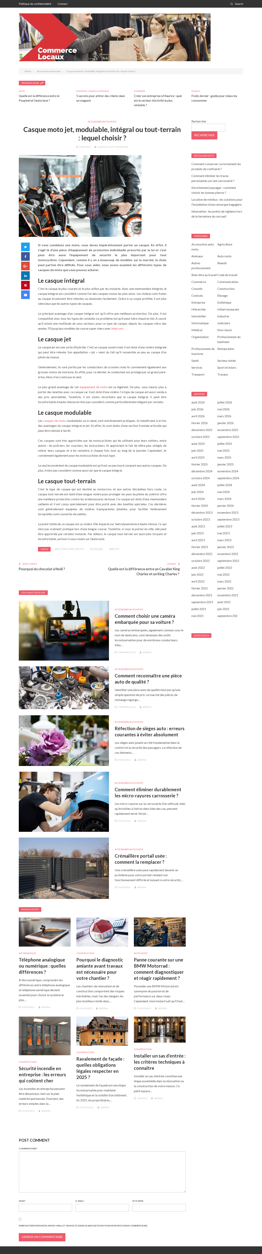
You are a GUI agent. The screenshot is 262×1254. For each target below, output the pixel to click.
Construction (85, 953)
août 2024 (198, 485)
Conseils (92, 91)
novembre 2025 (227, 430)
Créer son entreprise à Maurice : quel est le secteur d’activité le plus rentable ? (158, 100)
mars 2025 (224, 457)
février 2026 (199, 423)
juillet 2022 (224, 567)
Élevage (222, 295)
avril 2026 (198, 416)
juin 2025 (197, 450)
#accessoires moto (69, 549)
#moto (114, 549)
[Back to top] (251, 1243)
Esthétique (224, 302)
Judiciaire (223, 323)
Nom (22, 1200)
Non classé (224, 330)
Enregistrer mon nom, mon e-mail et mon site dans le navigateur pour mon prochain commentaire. (83, 1225)
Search (239, 3)
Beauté (222, 263)
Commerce (81, 91)
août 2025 (198, 443)
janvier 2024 (225, 505)
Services (196, 367)
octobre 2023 (200, 519)
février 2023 (199, 547)
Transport (198, 374)
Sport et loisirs (226, 367)
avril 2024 (198, 498)
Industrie (223, 316)
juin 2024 (197, 492)
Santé (22, 91)
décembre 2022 (201, 554)
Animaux (197, 256)
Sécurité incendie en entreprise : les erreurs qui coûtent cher (42, 1074)
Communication (227, 282)
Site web (137, 1200)
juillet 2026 (224, 402)
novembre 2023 (227, 512)
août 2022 (198, 567)
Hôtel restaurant (228, 309)
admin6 (147, 652)
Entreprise (103, 91)
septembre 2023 (228, 519)
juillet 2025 (224, 443)
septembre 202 (227, 616)
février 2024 (199, 505)
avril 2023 (198, 540)
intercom (117, 328)
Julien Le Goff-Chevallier (112, 146)
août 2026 (198, 402)
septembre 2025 (228, 436)
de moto (60, 420)
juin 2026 (197, 409)
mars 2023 (224, 540)
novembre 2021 (227, 595)
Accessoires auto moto (102, 121)
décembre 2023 (201, 512)
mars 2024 (224, 498)
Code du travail (227, 275)
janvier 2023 (225, 547)
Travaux (222, 374)
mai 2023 (223, 533)
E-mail (80, 1200)
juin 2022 (197, 574)
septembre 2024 (228, 478)
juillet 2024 (224, 485)
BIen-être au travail (204, 275)
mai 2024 (223, 492)
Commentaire (28, 1148)
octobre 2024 (200, 478)
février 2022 (199, 588)
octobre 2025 (200, 436)
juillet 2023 (224, 526)
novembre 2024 (227, 471)
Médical (196, 330)
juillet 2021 (198, 609)
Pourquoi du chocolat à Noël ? (42, 569)
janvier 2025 (225, 464)
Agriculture (224, 244)
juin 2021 (223, 609)
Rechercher (198, 121)
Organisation (200, 337)
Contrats (197, 295)
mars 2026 (224, 416)
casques (48, 420)
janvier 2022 (225, 588)
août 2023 (198, 526)
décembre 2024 (201, 471)
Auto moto (140, 953)
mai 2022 (223, 574)
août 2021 (224, 602)
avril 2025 (198, 457)
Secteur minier (226, 360)
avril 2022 (198, 581)
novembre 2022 (227, 554)
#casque (96, 549)
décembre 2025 (201, 430)
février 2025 (199, 464)
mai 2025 (223, 450)
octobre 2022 (200, 560)
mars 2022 (224, 581)
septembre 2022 (228, 560)
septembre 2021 (202, 602)
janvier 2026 (225, 423)
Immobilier (198, 316)
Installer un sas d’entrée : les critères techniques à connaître (159, 1062)
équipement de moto (93, 387)
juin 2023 (197, 533)
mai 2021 (197, 616)
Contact (63, 3)
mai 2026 (223, 409)
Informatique (27, 953)
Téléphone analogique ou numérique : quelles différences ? (42, 966)
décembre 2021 (201, 595)
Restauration (225, 348)
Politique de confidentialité (35, 3)
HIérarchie (198, 309)
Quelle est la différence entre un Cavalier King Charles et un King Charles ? (144, 571)
